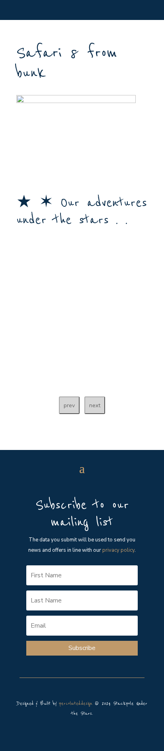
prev (69, 405)
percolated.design (76, 704)
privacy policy (118, 550)
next (94, 405)
